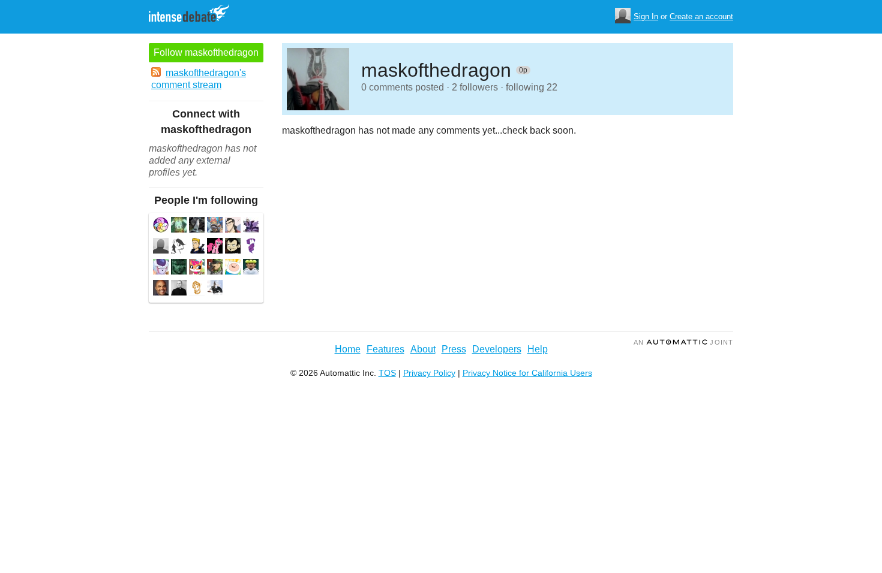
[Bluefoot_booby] (197, 226)
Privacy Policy (429, 373)
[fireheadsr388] (233, 247)
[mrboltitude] (179, 268)
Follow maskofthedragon (206, 52)
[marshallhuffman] (251, 247)
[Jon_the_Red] (215, 268)
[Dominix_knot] (161, 226)
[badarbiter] (161, 247)
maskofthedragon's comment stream (198, 79)
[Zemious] (233, 226)
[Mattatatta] (179, 247)
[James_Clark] (179, 289)
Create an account (701, 16)
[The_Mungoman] (197, 289)
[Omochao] (161, 268)
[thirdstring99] (251, 268)
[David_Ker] (215, 289)
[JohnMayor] (197, 247)
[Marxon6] (161, 289)
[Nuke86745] (251, 226)
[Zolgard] (233, 268)
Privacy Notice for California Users (527, 373)
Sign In (646, 16)
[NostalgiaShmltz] (197, 268)
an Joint (683, 342)
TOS (387, 373)
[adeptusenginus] (215, 226)
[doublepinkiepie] (215, 247)
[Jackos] (179, 226)
